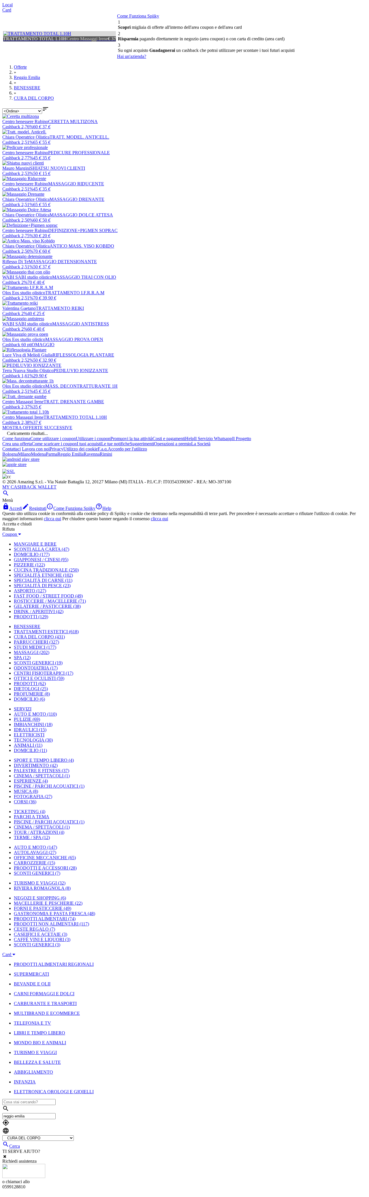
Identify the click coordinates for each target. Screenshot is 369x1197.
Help (189, 438)
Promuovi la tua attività (131, 438)
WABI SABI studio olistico (27, 277)
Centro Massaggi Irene (23, 401)
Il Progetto (241, 438)
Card (6, 9)
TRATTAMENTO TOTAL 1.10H (75, 417)
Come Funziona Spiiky (138, 16)
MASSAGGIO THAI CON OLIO (84, 277)
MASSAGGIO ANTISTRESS (80, 323)
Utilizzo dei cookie (80, 448)
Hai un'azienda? (131, 56)
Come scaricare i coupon (54, 443)
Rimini (106, 454)
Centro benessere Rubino (25, 121)
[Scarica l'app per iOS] (14, 464)
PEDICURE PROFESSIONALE (79, 152)
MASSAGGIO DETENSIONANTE (63, 261)
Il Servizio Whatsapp (213, 438)
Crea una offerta (17, 443)
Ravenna (92, 454)
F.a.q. (103, 448)
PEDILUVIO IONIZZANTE (81, 370)
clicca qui (52, 518)
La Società (200, 443)
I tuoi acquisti (89, 443)
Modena (38, 454)
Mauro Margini (16, 168)
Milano (24, 454)
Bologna (10, 454)
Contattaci (11, 448)
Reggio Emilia (70, 454)
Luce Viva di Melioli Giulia (27, 354)
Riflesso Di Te (15, 261)
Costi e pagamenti (169, 438)
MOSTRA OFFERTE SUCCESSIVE (37, 427)
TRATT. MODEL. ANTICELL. (79, 137)
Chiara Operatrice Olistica (26, 137)
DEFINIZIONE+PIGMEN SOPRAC (83, 230)
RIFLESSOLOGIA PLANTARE (83, 354)
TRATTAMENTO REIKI (60, 308)
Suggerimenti (142, 443)
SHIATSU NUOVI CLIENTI (57, 168)
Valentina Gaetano (19, 308)
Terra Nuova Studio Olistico (28, 370)
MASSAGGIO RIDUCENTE (76, 183)
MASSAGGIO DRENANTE (77, 199)
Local (7, 4)
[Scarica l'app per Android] (20, 459)
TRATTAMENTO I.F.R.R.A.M (74, 292)
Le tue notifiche (115, 443)
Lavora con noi (36, 448)
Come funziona (16, 438)
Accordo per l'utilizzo (127, 448)
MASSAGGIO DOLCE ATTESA (81, 214)
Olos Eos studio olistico (23, 292)
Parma (51, 454)
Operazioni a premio (172, 443)
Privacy (56, 448)
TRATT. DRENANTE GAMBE (74, 401)
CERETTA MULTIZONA (73, 121)
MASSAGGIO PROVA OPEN (74, 339)
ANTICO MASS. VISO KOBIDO (82, 246)
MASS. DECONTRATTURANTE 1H (81, 386)
